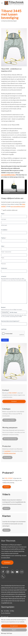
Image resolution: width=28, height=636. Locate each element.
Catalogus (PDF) (9, 420)
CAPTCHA (3, 329)
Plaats (2, 257)
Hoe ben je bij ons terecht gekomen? (10, 321)
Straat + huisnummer (6, 251)
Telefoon (3, 238)
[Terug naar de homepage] (14, 3)
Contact (14, 401)
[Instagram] (8, 572)
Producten (7, 457)
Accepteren (14, 626)
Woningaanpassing (10, 438)
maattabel (7, 451)
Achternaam (4, 225)
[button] (2, 3)
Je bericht (4, 276)
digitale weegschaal (10, 453)
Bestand (3, 307)
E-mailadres (4, 229)
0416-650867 (13, 393)
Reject (14, 630)
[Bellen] (3, 576)
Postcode (3, 263)
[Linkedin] (12, 572)
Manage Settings (6, 633)
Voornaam (3, 219)
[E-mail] (22, 572)
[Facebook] (3, 572)
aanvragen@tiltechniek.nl (8, 175)
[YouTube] (17, 572)
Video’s (6, 508)
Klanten (6, 530)
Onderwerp (4, 268)
